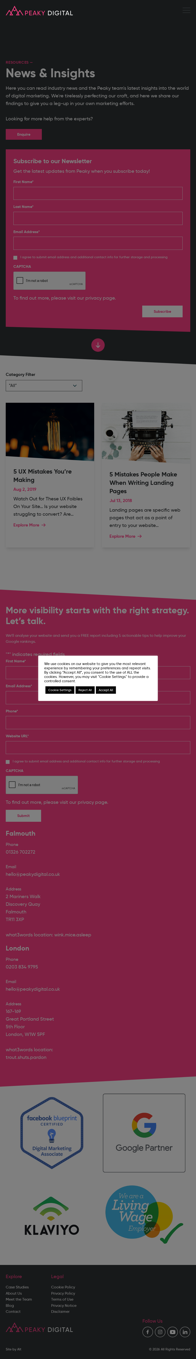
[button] (186, 10)
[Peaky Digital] (39, 10)
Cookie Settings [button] (59, 690)
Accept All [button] (106, 690)
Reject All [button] (85, 690)
